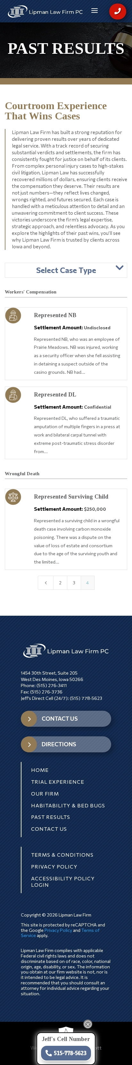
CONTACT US (60, 718)
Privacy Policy (58, 930)
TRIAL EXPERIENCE (57, 782)
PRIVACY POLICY (54, 866)
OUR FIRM (45, 793)
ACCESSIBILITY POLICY (63, 878)
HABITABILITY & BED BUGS (68, 805)
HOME (40, 770)
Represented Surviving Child (71, 496)
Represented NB (55, 315)
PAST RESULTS (50, 817)
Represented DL (55, 394)
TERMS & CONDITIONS (62, 855)
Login (40, 885)
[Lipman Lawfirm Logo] (45, 11)
